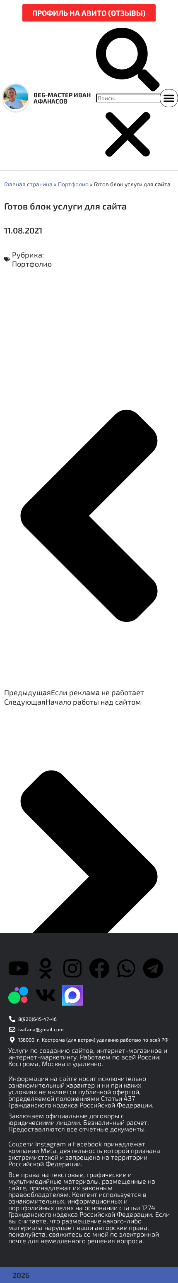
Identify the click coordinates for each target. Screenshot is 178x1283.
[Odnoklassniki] (45, 968)
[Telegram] (153, 968)
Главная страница (28, 184)
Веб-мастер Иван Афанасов (62, 98)
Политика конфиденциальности (57, 1255)
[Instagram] (72, 968)
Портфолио (73, 184)
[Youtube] (18, 968)
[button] (128, 61)
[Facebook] (99, 968)
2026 (20, 1275)
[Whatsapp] (126, 968)
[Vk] (45, 995)
